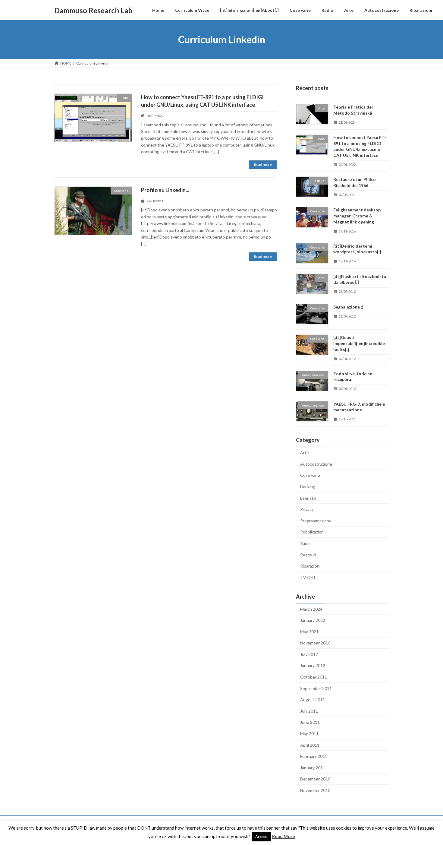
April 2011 (309, 745)
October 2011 (313, 676)
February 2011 (313, 756)
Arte (304, 452)
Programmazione (315, 520)
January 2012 (312, 665)
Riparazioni (310, 565)
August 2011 (312, 699)
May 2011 (309, 733)
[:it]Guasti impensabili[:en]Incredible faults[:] (359, 343)
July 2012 (309, 654)
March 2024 (311, 609)
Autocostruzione (316, 464)
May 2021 (309, 631)
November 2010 (315, 790)
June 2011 (310, 722)
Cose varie (310, 475)
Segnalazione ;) (348, 306)
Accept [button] (261, 836)
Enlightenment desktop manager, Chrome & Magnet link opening (357, 215)
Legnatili (308, 498)
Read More (283, 836)
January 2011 (312, 767)
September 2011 (316, 688)
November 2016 (315, 642)
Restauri (308, 554)
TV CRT (308, 577)
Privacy (307, 509)
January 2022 (312, 620)
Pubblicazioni (312, 532)
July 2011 (309, 711)
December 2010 (315, 779)
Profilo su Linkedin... (165, 190)
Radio (305, 543)
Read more (263, 164)
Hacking (307, 486)
